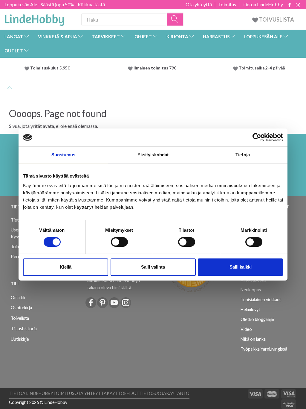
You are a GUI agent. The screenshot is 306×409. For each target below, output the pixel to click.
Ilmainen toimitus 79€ (156, 68)
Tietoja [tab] (242, 154)
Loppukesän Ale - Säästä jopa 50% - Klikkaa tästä (54, 4)
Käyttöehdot (123, 393)
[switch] (119, 242)
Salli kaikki (241, 266)
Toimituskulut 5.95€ (50, 68)
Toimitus (227, 4)
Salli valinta (153, 266)
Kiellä (65, 266)
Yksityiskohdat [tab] (153, 154)
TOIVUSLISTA (276, 19)
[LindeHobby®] (34, 18)
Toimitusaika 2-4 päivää (262, 68)
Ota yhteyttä (199, 4)
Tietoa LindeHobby (262, 4)
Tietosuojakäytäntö (164, 393)
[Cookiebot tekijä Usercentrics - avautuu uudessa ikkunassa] (257, 137)
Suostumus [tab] (63, 154)
